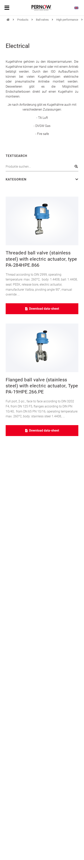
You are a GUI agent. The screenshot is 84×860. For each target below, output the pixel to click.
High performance (67, 19)
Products (22, 19)
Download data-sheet (44, 308)
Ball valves (42, 19)
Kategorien (16, 179)
